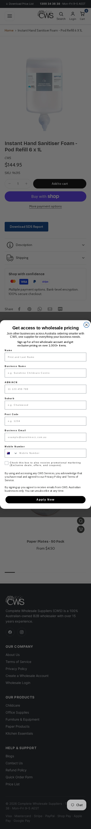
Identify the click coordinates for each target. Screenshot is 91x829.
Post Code (12, 414)
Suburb (9, 398)
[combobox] (11, 453)
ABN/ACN (11, 382)
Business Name (15, 366)
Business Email (15, 430)
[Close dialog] (86, 324)
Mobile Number (15, 446)
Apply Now (45, 499)
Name (8, 350)
